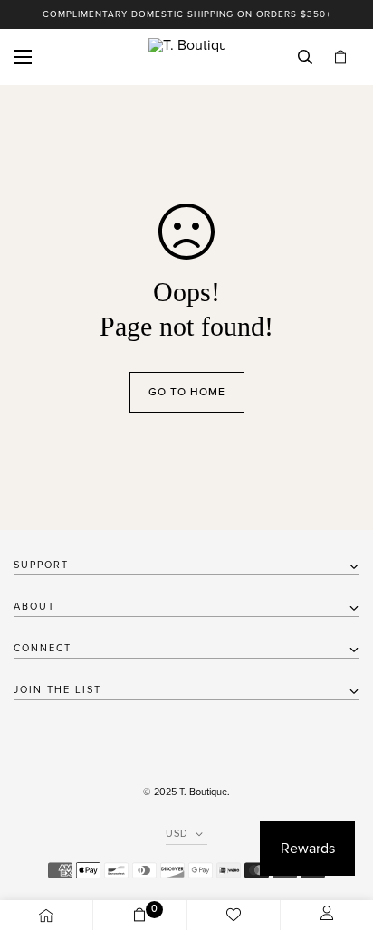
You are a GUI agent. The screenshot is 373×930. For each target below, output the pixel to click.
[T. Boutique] (186, 57)
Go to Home (186, 391)
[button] (340, 57)
